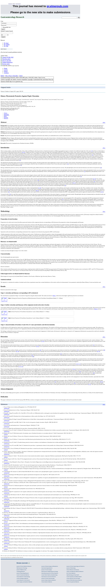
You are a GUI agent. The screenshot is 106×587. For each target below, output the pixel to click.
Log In (6, 70)
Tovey (21, 75)
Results (5, 116)
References (6, 118)
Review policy (6, 64)
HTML (9, 57)
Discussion (6, 117)
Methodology (6, 115)
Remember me (7, 27)
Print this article (6, 59)
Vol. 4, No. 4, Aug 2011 (11, 75)
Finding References (7, 62)
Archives (6, 73)
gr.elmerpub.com (57, 6)
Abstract (4, 57)
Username (3, 23)
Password (3, 25)
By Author (7, 44)
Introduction (6, 114)
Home (5, 68)
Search (6, 71)
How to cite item (6, 60)
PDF (12, 57)
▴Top (104, 122)
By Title (6, 46)
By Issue (6, 43)
